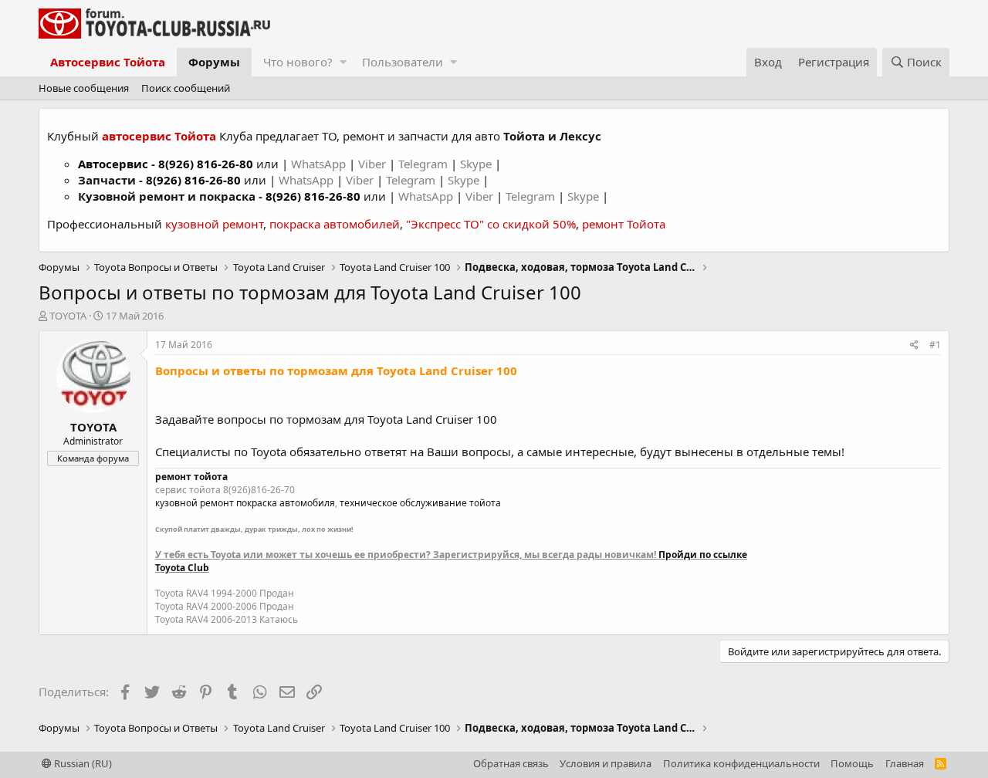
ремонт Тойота (623, 224)
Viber (372, 163)
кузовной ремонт (214, 224)
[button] (343, 62)
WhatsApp (320, 163)
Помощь (852, 763)
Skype (477, 163)
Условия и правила (605, 763)
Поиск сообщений (185, 88)
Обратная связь (511, 763)
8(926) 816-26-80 (205, 163)
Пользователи (402, 61)
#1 (935, 344)
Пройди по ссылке (702, 554)
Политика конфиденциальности (741, 763)
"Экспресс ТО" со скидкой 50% (491, 224)
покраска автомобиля (285, 502)
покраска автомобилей (334, 224)
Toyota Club (182, 567)
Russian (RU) (82, 763)
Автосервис (113, 163)
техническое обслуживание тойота (420, 502)
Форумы (214, 61)
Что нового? (298, 61)
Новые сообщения (84, 88)
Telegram (424, 163)
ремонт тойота (191, 476)
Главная (904, 763)
